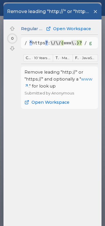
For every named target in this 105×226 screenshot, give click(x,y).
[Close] (95, 11)
